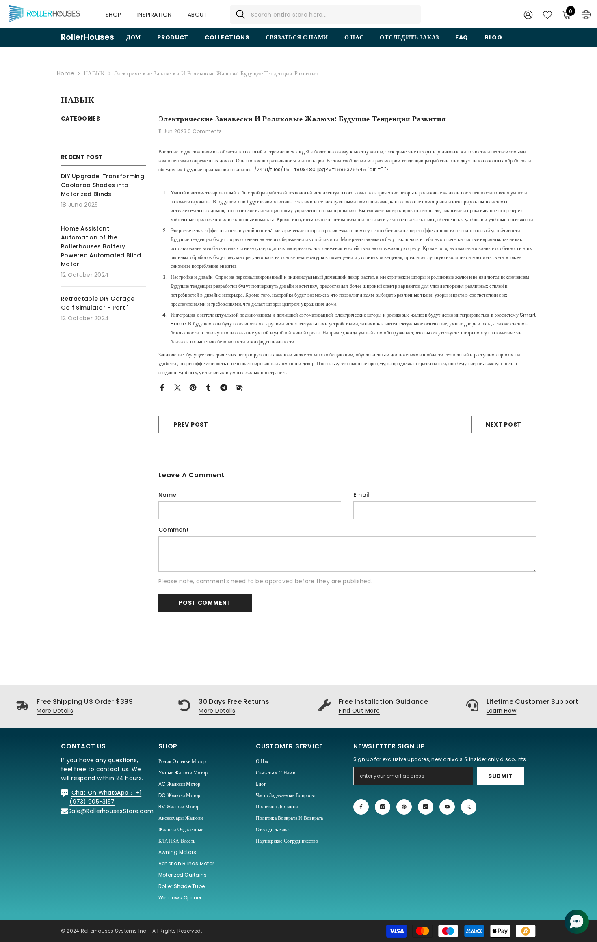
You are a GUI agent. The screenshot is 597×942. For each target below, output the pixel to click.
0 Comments (205, 131)
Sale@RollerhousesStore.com (111, 811)
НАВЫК (94, 73)
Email (361, 495)
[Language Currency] (586, 14)
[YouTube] (447, 807)
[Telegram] (223, 387)
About (197, 15)
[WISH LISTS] (547, 14)
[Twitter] (177, 387)
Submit (500, 776)
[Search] (325, 14)
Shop (113, 15)
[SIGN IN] (528, 14)
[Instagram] (382, 807)
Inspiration (154, 15)
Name (167, 495)
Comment (173, 530)
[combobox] (333, 14)
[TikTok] (425, 807)
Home (65, 73)
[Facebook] (162, 387)
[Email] (239, 387)
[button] (577, 922)
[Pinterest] (193, 387)
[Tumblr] (208, 387)
